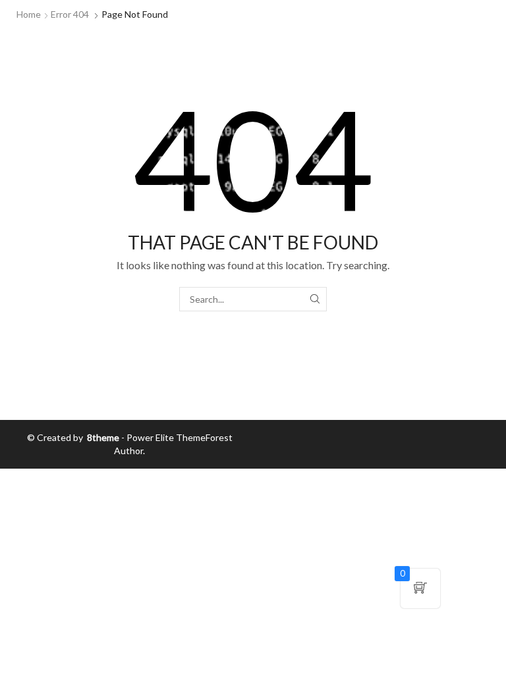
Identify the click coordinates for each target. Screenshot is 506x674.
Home (28, 14)
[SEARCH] (314, 299)
